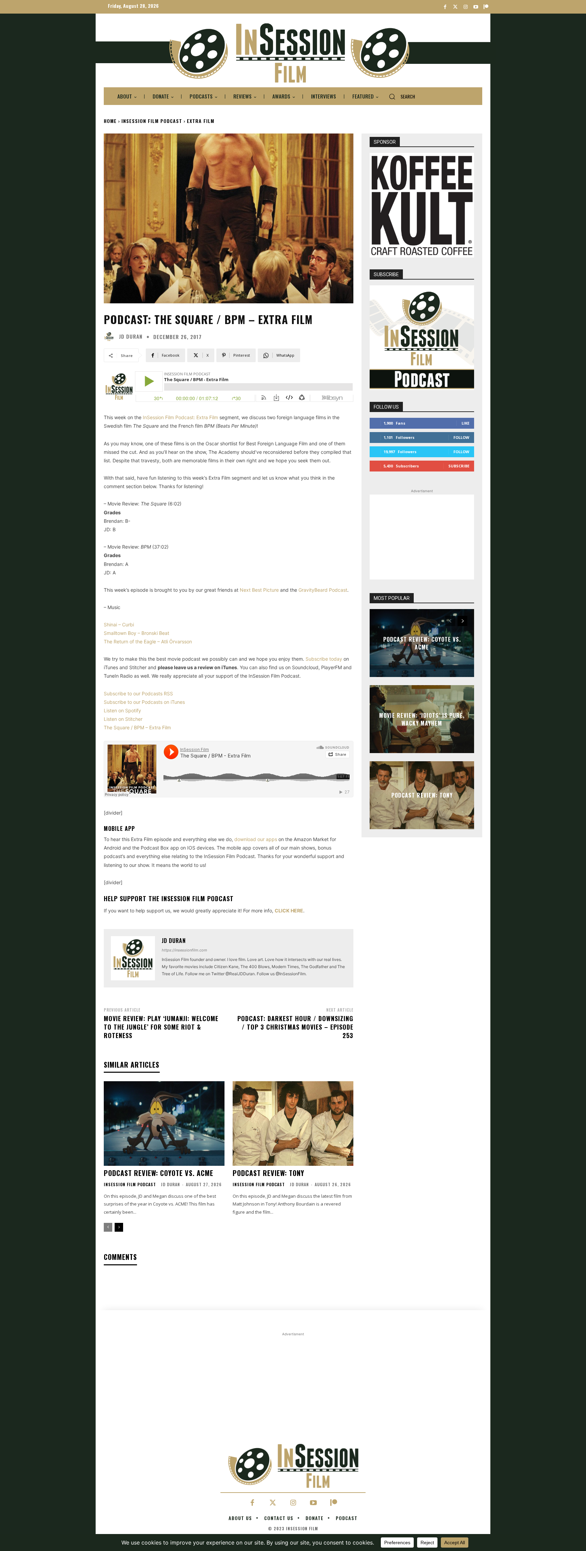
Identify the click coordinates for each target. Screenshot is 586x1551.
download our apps (255, 839)
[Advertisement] (422, 537)
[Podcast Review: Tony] (293, 1123)
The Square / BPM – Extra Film (137, 727)
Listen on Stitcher (123, 719)
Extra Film (200, 120)
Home (110, 120)
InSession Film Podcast (151, 120)
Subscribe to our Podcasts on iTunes (144, 702)
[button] (399, 96)
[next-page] (119, 1227)
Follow (461, 437)
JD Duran (130, 336)
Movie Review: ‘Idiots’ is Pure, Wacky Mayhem (422, 719)
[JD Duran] (110, 337)
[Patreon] (486, 7)
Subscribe (458, 465)
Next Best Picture (259, 590)
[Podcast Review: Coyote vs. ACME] (164, 1123)
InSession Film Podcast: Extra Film (180, 417)
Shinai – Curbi (119, 624)
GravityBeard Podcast (322, 590)
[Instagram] (465, 7)
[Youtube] (476, 7)
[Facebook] (445, 7)
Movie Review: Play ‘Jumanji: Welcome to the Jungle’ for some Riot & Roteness (161, 1027)
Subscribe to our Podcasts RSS (138, 693)
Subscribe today (324, 659)
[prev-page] (108, 1227)
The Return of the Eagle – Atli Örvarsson (148, 641)
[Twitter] (455, 7)
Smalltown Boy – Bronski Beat (136, 633)
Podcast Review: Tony (268, 1173)
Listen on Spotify (122, 710)
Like (465, 423)
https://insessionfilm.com (184, 950)
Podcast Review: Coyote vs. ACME (158, 1173)
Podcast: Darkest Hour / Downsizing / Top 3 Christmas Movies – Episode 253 (295, 1027)
